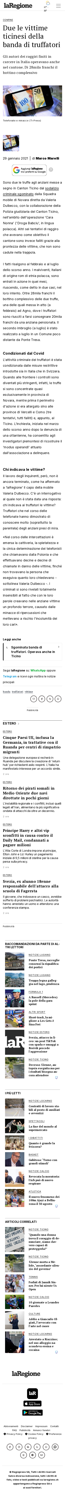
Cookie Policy (35, 1434)
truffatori (17, 691)
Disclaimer (27, 1426)
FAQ (14, 1430)
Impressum (41, 1426)
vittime (29, 691)
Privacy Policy (14, 1434)
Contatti (54, 1426)
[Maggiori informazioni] (51, 170)
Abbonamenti (11, 1426)
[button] (10, 1447)
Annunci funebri (41, 1430)
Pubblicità (25, 1430)
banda (6, 691)
